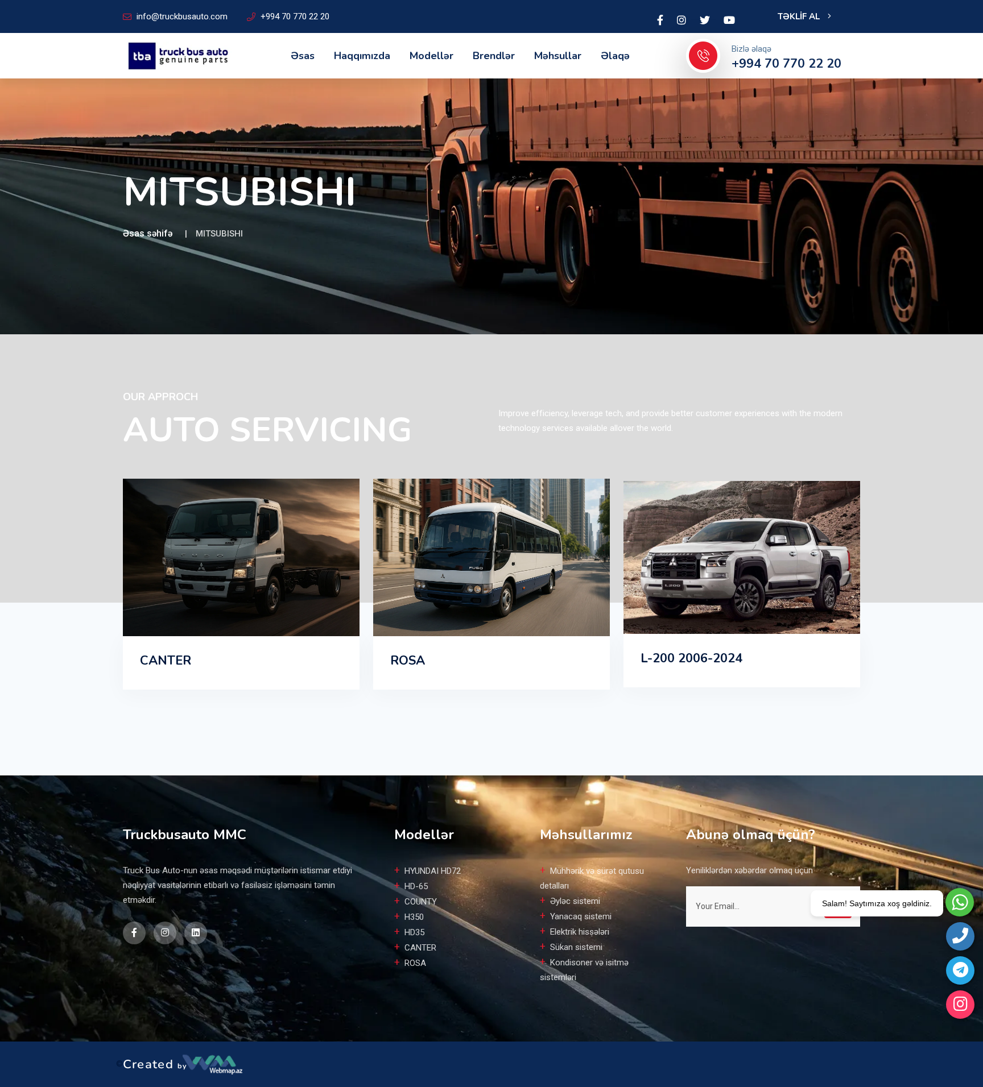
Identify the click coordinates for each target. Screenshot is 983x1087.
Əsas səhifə (147, 233)
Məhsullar (557, 56)
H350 (414, 917)
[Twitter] (705, 20)
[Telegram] (960, 970)
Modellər (431, 56)
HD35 (414, 932)
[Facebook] (660, 20)
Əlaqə (615, 56)
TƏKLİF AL (800, 16)
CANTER (165, 660)
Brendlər (494, 56)
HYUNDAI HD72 (432, 871)
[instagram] (960, 1004)
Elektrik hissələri (579, 932)
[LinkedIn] (681, 20)
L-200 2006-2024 (691, 658)
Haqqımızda (362, 56)
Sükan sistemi (576, 947)
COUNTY (420, 902)
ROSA (407, 660)
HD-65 (416, 886)
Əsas (303, 56)
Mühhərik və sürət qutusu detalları (592, 878)
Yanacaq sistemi (581, 916)
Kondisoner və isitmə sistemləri (584, 969)
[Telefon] (960, 936)
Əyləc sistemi (575, 901)
